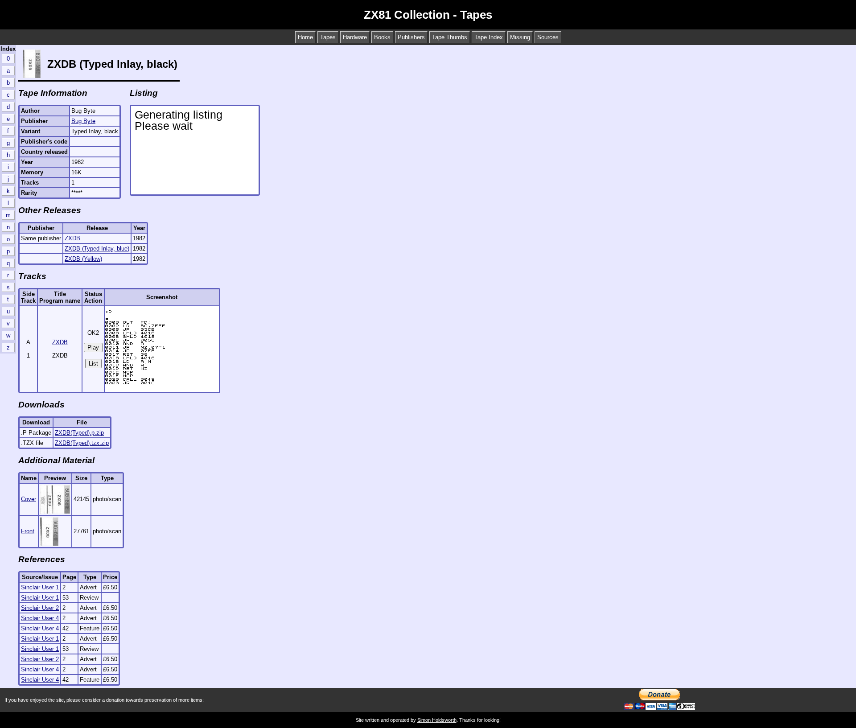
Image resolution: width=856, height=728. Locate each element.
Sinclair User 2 (40, 608)
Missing (520, 37)
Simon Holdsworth (437, 720)
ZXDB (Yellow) (83, 258)
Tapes (328, 37)
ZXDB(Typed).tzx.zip (82, 443)
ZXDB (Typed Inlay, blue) (97, 248)
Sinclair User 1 (40, 587)
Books (382, 37)
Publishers (411, 37)
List (93, 363)
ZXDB (72, 238)
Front (27, 531)
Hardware (355, 37)
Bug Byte (83, 121)
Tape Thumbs (449, 37)
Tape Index (488, 37)
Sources (548, 37)
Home (305, 37)
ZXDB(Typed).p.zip (79, 432)
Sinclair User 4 (40, 618)
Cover (28, 499)
